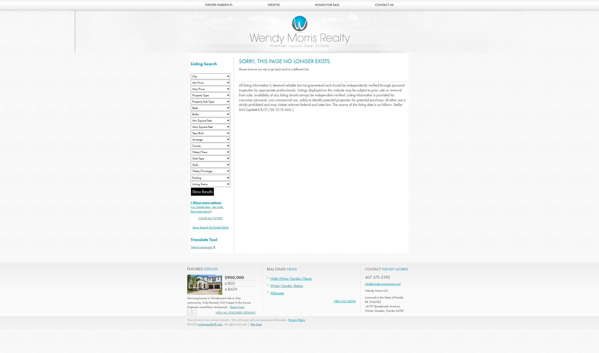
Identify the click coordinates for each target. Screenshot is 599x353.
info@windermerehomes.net (383, 284)
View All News (345, 301)
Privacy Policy (296, 320)
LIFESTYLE (274, 5)
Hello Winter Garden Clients (291, 278)
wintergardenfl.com (210, 324)
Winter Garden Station (286, 285)
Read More (237, 307)
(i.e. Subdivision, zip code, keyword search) (207, 206)
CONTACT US (384, 5)
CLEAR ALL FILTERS (210, 218)
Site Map (256, 324)
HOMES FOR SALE (327, 5)
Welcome (277, 293)
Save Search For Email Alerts (211, 227)
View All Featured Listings (235, 312)
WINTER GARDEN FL (219, 5)
